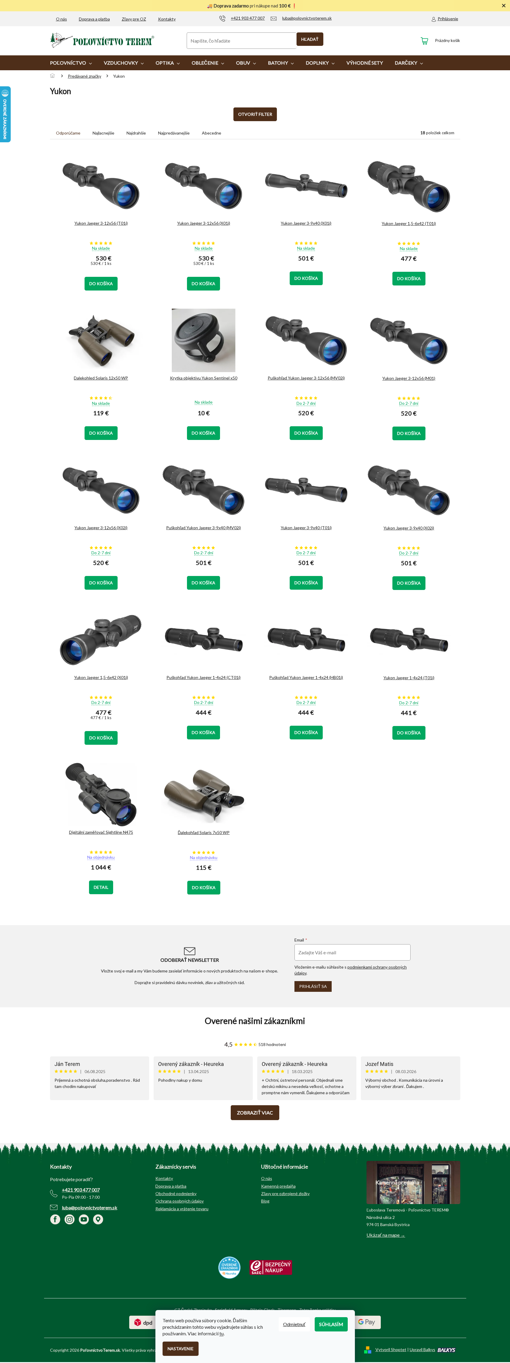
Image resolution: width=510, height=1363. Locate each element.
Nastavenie (181, 1348)
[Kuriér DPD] (143, 1321)
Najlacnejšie (103, 132)
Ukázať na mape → (385, 1235)
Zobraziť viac (255, 1112)
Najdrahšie (136, 132)
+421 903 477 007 (81, 1189)
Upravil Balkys (422, 1349)
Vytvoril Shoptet (390, 1349)
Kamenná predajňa (278, 1186)
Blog (265, 1200)
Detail (101, 887)
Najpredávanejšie (174, 132)
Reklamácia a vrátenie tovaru (181, 1208)
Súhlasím (331, 1324)
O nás (61, 18)
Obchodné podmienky (175, 1193)
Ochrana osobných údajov (179, 1200)
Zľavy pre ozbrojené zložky (285, 1193)
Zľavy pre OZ (134, 18)
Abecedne (211, 132)
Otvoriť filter (255, 114)
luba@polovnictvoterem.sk (89, 1207)
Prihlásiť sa (313, 986)
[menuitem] (71, 62)
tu (221, 1333)
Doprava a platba (94, 18)
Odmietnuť (294, 1324)
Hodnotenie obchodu (255, 1020)
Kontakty (167, 18)
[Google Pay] (366, 1321)
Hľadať (310, 39)
